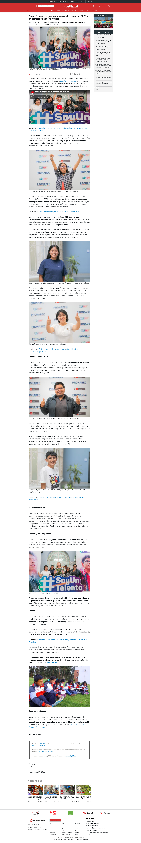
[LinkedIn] (96, 5)
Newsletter (94, 10)
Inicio (51, 823)
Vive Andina (89, 1)
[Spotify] (109, 5)
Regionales (52, 832)
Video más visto (103, 15)
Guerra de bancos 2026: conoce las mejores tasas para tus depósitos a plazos (103, 48)
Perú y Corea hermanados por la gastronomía (97, 832)
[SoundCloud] (105, 5)
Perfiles (59, 1)
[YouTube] (99, 5)
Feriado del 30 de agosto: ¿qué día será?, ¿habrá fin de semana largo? (103, 54)
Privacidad (81, 837)
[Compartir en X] (40, 802)
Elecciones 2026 (90, 821)
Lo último (51, 10)
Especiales (66, 1)
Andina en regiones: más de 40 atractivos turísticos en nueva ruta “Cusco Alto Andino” (83, 798)
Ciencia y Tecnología (67, 832)
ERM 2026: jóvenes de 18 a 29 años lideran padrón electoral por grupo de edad (104, 71)
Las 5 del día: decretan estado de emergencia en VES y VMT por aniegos (67, 797)
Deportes (64, 827)
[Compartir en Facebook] (39, 802)
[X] (93, 5)
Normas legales (74, 1)
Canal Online (74, 10)
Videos (81, 10)
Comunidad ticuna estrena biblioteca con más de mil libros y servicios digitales (35, 797)
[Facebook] (89, 5)
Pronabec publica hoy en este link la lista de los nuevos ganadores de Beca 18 (103, 60)
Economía (52, 829)
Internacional (53, 834)
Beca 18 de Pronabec (68, 81)
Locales (51, 830)
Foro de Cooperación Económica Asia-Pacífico (97, 827)
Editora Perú (61, 837)
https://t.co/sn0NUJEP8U (39, 745)
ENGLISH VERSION (55, 820)
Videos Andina (34, 781)
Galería (67, 10)
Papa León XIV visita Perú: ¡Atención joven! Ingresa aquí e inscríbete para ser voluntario (103, 66)
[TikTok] (112, 5)
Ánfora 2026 (65, 825)
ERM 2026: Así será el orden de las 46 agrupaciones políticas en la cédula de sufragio (103, 77)
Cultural (63, 823)
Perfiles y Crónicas (66, 830)
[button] (28, 792)
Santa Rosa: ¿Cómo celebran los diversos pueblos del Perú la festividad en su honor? (104, 83)
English (32, 6)
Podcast (87, 10)
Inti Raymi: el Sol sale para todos (94, 834)
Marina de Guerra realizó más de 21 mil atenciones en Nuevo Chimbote (51, 797)
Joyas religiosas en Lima (92, 825)
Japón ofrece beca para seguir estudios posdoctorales (59, 212)
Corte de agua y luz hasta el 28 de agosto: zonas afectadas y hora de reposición (103, 42)
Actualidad (59, 11)
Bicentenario (52, 1)
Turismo (82, 1)
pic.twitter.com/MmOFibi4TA (46, 751)
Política (51, 827)
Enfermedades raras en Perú (93, 823)
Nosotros (76, 834)
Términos (76, 837)
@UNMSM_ (42, 743)
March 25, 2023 (70, 756)
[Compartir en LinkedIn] (42, 802)
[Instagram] (102, 5)
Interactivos (77, 829)
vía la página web (53, 662)
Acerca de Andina (68, 837)
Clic (62, 829)
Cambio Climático (66, 834)
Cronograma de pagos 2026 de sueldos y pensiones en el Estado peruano (103, 36)
